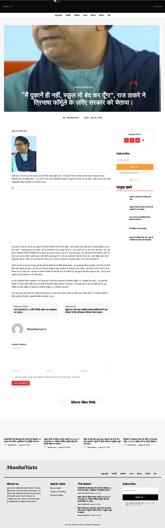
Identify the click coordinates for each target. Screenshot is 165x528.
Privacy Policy (143, 173)
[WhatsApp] (137, 140)
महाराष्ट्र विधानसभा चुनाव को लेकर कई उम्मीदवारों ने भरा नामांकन (141, 208)
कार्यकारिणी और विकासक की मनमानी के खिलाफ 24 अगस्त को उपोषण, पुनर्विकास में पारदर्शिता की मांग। (22, 440)
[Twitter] (132, 140)
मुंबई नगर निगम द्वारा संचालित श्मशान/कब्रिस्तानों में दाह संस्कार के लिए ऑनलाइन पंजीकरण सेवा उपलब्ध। (86, 311)
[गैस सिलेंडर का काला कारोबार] (122, 228)
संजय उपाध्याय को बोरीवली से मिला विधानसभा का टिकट (139, 218)
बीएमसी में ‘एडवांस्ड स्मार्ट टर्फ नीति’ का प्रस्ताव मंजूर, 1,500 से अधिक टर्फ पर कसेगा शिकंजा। (140, 440)
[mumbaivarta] (17, 329)
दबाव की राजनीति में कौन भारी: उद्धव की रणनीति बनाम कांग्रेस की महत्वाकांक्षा (141, 238)
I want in (133, 167)
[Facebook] (126, 140)
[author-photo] (5, 445)
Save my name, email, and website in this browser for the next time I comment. (47, 377)
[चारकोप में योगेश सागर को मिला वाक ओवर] (122, 198)
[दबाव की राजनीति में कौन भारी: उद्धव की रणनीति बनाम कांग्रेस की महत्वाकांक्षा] (122, 238)
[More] (143, 140)
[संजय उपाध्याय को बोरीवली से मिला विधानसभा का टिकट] (122, 218)
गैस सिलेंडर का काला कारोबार (138, 228)
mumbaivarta (73, 118)
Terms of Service (135, 505)
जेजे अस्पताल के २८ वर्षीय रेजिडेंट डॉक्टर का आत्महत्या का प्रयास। (35, 311)
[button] (8, 6)
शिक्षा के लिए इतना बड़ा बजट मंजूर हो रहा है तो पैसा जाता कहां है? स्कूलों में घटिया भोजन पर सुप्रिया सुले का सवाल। (102, 441)
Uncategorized (83, 87)
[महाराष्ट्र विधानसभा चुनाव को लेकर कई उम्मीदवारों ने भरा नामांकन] (122, 208)
